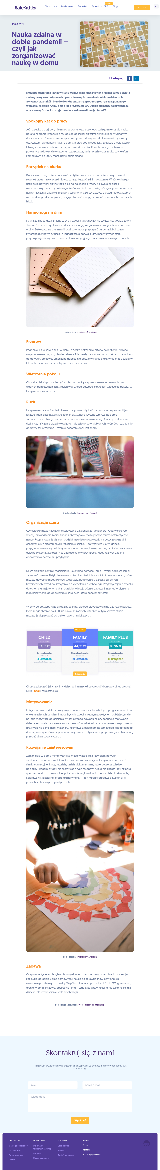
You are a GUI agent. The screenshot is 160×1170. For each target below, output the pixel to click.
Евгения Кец (82, 513)
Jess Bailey (82, 332)
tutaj (37, 691)
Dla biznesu (67, 6)
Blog (115, 6)
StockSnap (99, 1005)
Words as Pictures (86, 1005)
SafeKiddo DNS (100, 6)
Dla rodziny (51, 6)
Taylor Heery (82, 957)
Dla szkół (83, 6)
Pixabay (93, 513)
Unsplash (92, 332)
